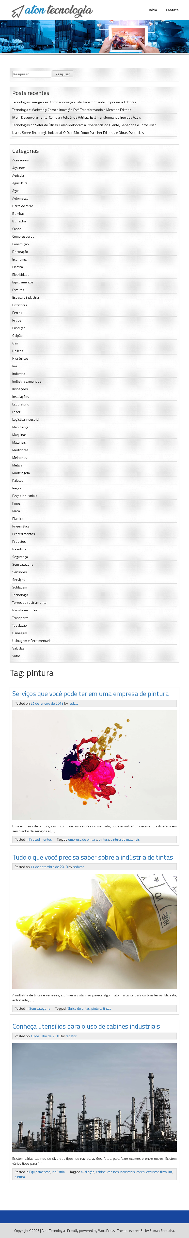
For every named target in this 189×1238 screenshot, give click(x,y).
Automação (20, 198)
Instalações (20, 396)
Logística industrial (25, 419)
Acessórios (20, 160)
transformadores (24, 610)
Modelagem (21, 472)
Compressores (23, 236)
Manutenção (21, 427)
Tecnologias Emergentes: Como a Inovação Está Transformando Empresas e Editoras (74, 102)
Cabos (16, 228)
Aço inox (18, 167)
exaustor (152, 1171)
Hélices (17, 350)
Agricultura (20, 183)
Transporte (20, 617)
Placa (16, 510)
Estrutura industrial (26, 297)
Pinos (16, 503)
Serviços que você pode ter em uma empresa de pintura (90, 693)
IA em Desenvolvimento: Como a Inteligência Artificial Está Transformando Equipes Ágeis (76, 117)
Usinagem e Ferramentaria (31, 640)
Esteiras (18, 289)
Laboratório (20, 404)
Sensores (19, 571)
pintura (104, 839)
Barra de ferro (22, 205)
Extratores (19, 305)
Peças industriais (24, 495)
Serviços (18, 579)
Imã (14, 366)
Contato (172, 9)
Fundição (19, 327)
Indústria (18, 373)
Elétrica (17, 266)
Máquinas (19, 434)
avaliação (87, 1171)
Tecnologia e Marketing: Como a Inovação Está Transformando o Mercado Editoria (71, 109)
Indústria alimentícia (26, 381)
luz (170, 1171)
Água (15, 190)
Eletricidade (21, 274)
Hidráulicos (20, 358)
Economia (19, 259)
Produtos (19, 541)
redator (74, 703)
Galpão (17, 335)
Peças (16, 488)
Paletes (17, 480)
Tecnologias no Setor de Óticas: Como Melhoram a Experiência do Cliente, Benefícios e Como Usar (84, 124)
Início (153, 9)
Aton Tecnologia (53, 1230)
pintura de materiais (125, 839)
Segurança (20, 556)
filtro (163, 1171)
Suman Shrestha (162, 1230)
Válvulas (18, 648)
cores (140, 1171)
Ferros (17, 312)
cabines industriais (121, 1171)
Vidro (16, 655)
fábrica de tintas (78, 1008)
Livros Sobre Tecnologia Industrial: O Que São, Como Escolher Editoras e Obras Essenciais (78, 132)
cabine (101, 1171)
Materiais (19, 442)
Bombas (18, 213)
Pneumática (20, 526)
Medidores (20, 449)
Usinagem (19, 632)
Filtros (16, 320)
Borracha (19, 221)
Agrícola (18, 175)
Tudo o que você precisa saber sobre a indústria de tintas (92, 857)
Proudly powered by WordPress (91, 1230)
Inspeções (20, 388)
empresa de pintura (82, 839)
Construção (20, 244)
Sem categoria (22, 564)
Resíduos (19, 549)
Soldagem (19, 587)
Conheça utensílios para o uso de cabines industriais (86, 1026)
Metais (17, 465)
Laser (16, 411)
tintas (107, 1008)
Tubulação (19, 625)
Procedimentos (23, 533)
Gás (15, 343)
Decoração (20, 251)
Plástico (18, 518)
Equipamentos (22, 282)
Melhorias (19, 457)
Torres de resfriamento (29, 602)
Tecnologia (20, 594)
